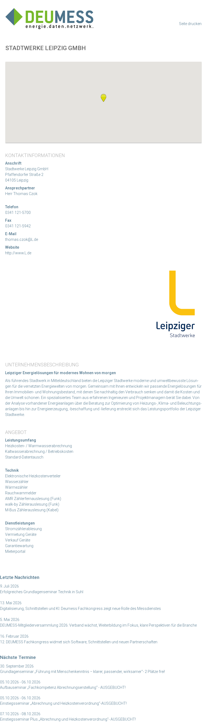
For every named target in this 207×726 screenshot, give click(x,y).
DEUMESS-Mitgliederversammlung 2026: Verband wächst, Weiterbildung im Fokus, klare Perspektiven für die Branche (98, 625)
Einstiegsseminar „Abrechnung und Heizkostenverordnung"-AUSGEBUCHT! (63, 703)
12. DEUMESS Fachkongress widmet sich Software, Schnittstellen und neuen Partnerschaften (78, 642)
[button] (103, 97)
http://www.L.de (18, 253)
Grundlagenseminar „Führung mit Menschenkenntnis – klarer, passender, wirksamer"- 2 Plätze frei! (82, 671)
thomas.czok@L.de (21, 239)
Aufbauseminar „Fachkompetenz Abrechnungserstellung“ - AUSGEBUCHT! (63, 687)
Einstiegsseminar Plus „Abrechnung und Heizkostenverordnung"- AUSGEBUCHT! (68, 719)
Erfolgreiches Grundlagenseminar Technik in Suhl (41, 592)
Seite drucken (190, 24)
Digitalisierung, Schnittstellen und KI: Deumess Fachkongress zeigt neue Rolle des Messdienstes (80, 608)
